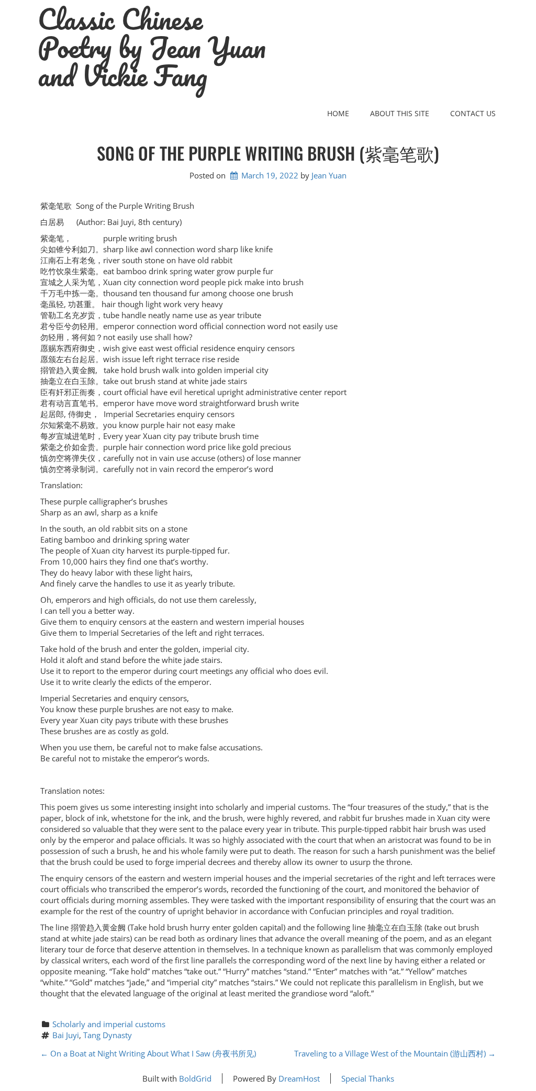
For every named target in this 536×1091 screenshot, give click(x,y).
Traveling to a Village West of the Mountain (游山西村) (395, 1053)
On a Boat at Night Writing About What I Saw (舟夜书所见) (148, 1053)
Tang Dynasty (107, 1035)
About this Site (399, 113)
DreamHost (299, 1078)
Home (338, 113)
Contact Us (473, 113)
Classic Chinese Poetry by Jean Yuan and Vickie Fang (152, 47)
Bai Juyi (65, 1035)
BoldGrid (195, 1078)
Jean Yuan (329, 175)
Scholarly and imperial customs (108, 1024)
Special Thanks (367, 1078)
